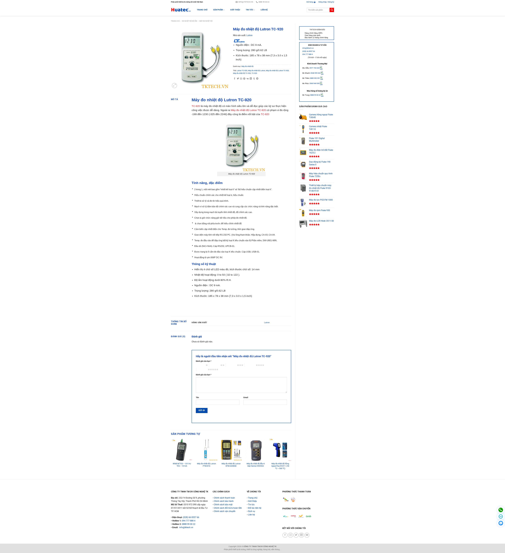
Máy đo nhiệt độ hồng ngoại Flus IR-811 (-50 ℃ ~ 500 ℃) (280, 466)
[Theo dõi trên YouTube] (306, 535)
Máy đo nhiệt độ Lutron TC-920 (277, 71)
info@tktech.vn (308, 48)
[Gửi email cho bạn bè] (241, 78)
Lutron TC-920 (242, 71)
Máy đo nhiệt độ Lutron (256, 71)
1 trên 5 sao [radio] (200, 365)
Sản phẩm (218, 10)
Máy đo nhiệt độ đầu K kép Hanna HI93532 (256, 465)
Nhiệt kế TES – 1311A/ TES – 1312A (182, 465)
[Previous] (171, 456)
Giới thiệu (235, 10)
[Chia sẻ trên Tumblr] (254, 78)
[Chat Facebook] (501, 523)
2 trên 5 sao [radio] (214, 365)
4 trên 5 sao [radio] (250, 365)
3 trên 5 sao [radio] (231, 365)
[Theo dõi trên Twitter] (296, 535)
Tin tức (249, 10)
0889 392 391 (315, 78)
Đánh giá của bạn (203, 361)
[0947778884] (501, 510)
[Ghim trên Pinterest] (244, 78)
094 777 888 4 (307, 54)
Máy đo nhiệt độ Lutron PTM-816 (206, 465)
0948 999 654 (315, 73)
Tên (197, 397)
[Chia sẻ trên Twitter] (238, 78)
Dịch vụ (251, 511)
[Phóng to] (174, 85)
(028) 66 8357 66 (308, 51)
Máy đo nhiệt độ (206, 21)
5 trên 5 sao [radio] (202, 369)
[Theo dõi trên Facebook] (284, 535)
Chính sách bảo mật (223, 504)
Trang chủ (175, 21)
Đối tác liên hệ (254, 508)
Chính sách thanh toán (224, 498)
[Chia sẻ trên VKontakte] (247, 78)
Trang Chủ (202, 10)
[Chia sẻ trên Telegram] (257, 78)
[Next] (291, 456)
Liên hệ (264, 10)
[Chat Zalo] (501, 516)
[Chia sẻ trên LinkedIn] (251, 78)
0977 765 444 (315, 68)
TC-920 (254, 73)
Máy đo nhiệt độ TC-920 (242, 73)
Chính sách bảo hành (224, 501)
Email (245, 397)
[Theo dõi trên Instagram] (290, 535)
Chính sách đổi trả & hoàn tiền (228, 508)
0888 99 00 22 (315, 95)
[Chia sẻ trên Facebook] (235, 78)
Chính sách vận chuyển (224, 511)
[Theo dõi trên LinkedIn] (301, 535)
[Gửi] (332, 10)
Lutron (249, 35)
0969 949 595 (315, 83)
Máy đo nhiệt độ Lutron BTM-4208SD (231, 465)
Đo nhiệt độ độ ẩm (189, 21)
